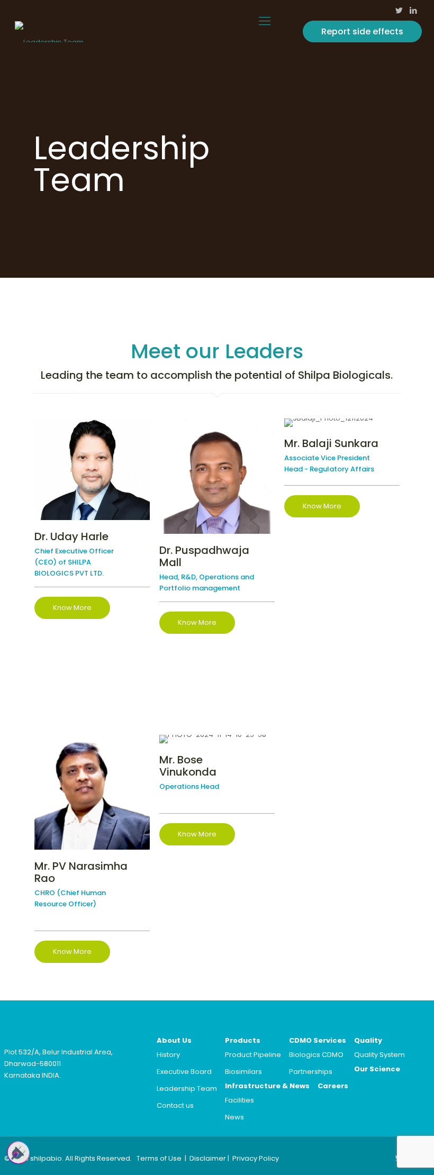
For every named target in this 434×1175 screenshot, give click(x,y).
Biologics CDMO (316, 1055)
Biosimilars (243, 1072)
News (234, 1117)
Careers (333, 1086)
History (168, 1055)
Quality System (379, 1055)
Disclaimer (207, 1158)
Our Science (377, 1069)
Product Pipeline (253, 1055)
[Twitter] (399, 10)
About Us (174, 1040)
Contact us (175, 1105)
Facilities (239, 1100)
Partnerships (310, 1072)
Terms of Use (159, 1158)
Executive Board (184, 1072)
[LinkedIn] (413, 10)
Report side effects (362, 31)
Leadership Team (187, 1088)
